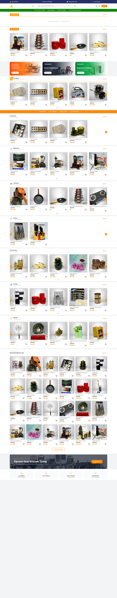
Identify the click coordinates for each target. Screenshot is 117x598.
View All (104, 353)
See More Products (58, 449)
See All (104, 14)
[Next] (106, 45)
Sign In (104, 6)
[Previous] (11, 45)
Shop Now (96, 461)
